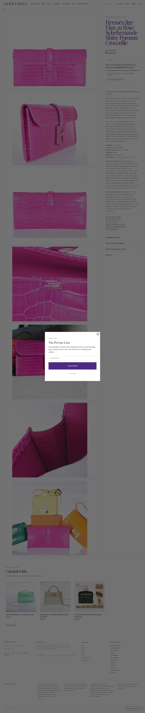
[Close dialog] (98, 334)
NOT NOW (72, 373)
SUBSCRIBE (72, 366)
